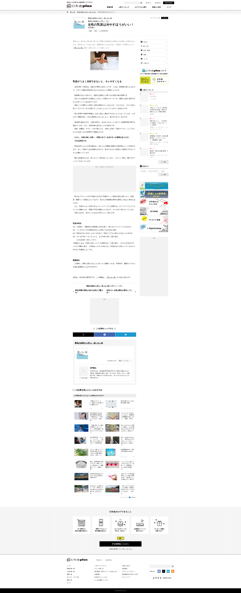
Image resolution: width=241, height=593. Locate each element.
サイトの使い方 (99, 568)
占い (163, 171)
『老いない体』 (78, 48)
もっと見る (163, 162)
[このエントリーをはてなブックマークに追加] (168, 571)
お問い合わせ (126, 565)
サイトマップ (126, 577)
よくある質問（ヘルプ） (101, 580)
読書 (144, 54)
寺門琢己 (93, 368)
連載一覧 (69, 574)
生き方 (145, 42)
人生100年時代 (104, 31)
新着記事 (110, 7)
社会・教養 (146, 50)
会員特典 (97, 574)
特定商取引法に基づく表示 (130, 574)
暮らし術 (72, 12)
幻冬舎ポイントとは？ (101, 577)
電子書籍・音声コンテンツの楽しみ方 (105, 571)
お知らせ (146, 63)
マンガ (146, 59)
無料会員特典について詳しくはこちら (121, 549)
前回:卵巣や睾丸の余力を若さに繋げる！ (89, 291)
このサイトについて (100, 565)
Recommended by (124, 497)
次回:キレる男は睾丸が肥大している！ (119, 291)
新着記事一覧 (71, 568)
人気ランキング (124, 7)
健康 (90, 31)
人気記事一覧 (71, 571)
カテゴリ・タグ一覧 (73, 577)
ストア (169, 7)
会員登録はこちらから (121, 544)
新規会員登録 (168, 2)
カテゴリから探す (141, 7)
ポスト (165, 18)
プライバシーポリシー (128, 571)
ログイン (158, 3)
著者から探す (156, 7)
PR (102, 408)
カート (149, 3)
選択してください (124, 360)
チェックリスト (153, 171)
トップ (69, 565)
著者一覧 (69, 580)
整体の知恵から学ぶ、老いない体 (86, 12)
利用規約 (124, 568)
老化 (96, 31)
